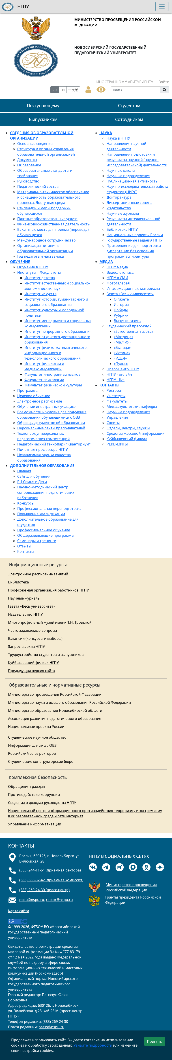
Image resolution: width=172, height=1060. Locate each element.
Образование (29, 165)
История (121, 304)
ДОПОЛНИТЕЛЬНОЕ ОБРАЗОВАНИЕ (42, 465)
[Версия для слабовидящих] (101, 89)
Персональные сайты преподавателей (51, 428)
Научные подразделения (128, 175)
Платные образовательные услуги (47, 218)
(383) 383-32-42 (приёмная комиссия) (51, 880)
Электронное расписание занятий (38, 574)
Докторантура (119, 197)
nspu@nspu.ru (31, 899)
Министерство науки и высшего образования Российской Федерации (69, 702)
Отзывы (24, 546)
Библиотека (18, 582)
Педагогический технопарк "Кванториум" (54, 444)
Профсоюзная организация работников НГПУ (48, 590)
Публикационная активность (132, 181)
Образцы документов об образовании (51, 422)
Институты (116, 395)
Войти (164, 81)
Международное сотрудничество (46, 240)
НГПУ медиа (117, 267)
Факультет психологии (44, 379)
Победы (121, 309)
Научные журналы (123, 213)
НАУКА (105, 132)
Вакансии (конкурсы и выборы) (35, 638)
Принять (154, 1041)
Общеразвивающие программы (45, 535)
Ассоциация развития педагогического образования (54, 718)
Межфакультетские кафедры (132, 406)
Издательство (119, 208)
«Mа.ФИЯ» (122, 342)
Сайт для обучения (33, 476)
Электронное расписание (39, 401)
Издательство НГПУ (25, 614)
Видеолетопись (120, 272)
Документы (27, 159)
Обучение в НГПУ (32, 267)
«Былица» (122, 347)
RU (54, 90)
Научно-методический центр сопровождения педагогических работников (45, 492)
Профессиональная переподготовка (49, 508)
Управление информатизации (34, 824)
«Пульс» (121, 363)
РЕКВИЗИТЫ (117, 444)
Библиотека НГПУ (122, 229)
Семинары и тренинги (36, 540)
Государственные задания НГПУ (135, 240)
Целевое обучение (33, 395)
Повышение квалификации (41, 513)
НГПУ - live (116, 379)
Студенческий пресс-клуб (129, 326)
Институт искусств (40, 293)
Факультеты (117, 401)
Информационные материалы (133, 288)
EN (62, 90)
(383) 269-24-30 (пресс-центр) (44, 889)
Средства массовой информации (136, 433)
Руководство (28, 181)
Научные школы (121, 170)
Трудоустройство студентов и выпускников (46, 654)
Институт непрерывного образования (58, 331)
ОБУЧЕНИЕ (20, 261)
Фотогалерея (118, 283)
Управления (117, 417)
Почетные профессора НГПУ (42, 449)
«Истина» (122, 352)
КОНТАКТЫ (109, 385)
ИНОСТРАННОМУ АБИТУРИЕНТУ (124, 81)
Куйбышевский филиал (127, 438)
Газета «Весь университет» (130, 293)
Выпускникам (43, 119)
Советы (113, 422)
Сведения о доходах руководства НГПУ (42, 802)
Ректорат (115, 390)
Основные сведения (35, 143)
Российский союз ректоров (32, 753)
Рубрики (121, 315)
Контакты (25, 551)
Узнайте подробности (92, 1045)
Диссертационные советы (129, 202)
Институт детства (39, 277)
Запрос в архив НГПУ (26, 646)
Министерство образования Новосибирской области (55, 710)
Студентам (129, 105)
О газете (121, 299)
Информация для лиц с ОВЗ (32, 745)
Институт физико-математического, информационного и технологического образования (56, 353)
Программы (27, 390)
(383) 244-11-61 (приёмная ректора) (50, 870)
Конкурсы (25, 503)
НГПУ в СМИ (117, 277)
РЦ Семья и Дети (32, 481)
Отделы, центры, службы (128, 428)
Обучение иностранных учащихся (47, 406)
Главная (24, 471)
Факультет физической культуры (53, 385)
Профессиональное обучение (43, 530)
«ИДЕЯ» (120, 358)
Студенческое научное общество (37, 737)
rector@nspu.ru (59, 899)
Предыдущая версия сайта (31, 670)
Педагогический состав (37, 186)
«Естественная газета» (133, 331)
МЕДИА (106, 261)
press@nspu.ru (51, 1026)
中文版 (73, 90)
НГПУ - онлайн (119, 374)
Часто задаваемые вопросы (32, 630)
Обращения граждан (26, 786)
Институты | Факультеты (39, 272)
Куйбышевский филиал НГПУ (33, 662)
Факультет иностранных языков (52, 374)
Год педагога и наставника (40, 256)
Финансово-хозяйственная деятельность (53, 224)
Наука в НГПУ (118, 138)
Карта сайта (18, 910)
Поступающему (43, 105)
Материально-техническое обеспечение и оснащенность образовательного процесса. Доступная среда (53, 197)
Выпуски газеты (127, 320)
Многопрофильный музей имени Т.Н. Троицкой (50, 622)
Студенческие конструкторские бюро (40, 761)
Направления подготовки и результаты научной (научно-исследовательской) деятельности (137, 159)
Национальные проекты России (135, 234)
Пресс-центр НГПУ (123, 369)
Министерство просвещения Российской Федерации (54, 694)
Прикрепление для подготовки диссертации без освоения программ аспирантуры (134, 251)
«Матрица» (123, 336)
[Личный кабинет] (88, 89)
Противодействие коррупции (34, 794)
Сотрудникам (129, 119)
